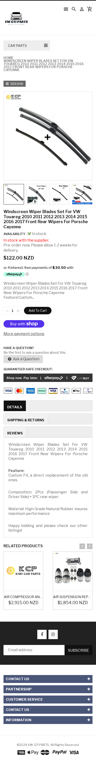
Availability (14, 234)
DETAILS (14, 407)
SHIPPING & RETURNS (25, 420)
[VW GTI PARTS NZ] (48, 752)
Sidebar (16, 84)
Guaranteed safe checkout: (27, 369)
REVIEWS (15, 433)
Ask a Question (25, 359)
